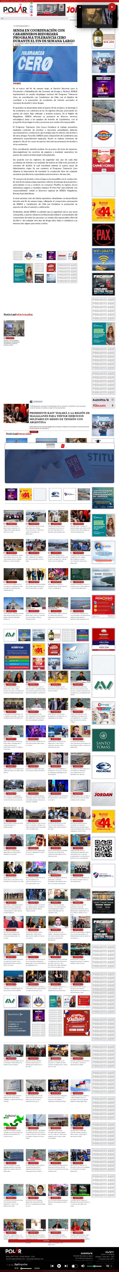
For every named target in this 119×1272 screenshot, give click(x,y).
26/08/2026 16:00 (56, 739)
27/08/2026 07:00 (56, 523)
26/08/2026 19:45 (11, 684)
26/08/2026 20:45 (34, 611)
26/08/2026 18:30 (11, 711)
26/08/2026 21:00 (12, 611)
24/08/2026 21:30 (34, 1163)
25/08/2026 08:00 (56, 1058)
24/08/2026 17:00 (11, 1232)
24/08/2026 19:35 (11, 1197)
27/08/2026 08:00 (34, 523)
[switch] (75, 1266)
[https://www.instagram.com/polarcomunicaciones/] (31, 12)
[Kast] (16, 422)
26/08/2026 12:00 (56, 766)
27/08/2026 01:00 (12, 582)
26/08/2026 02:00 (11, 848)
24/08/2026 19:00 (34, 1197)
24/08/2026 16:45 (34, 1232)
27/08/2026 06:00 (38, 401)
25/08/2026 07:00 (78, 1058)
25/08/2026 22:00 (11, 875)
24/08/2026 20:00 (78, 1163)
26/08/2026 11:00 (78, 766)
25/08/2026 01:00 (34, 1128)
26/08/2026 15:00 (78, 739)
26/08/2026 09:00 (34, 793)
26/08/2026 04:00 (56, 820)
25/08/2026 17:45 (56, 902)
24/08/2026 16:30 (56, 1232)
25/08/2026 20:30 (56, 875)
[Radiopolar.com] (2, 18)
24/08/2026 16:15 (78, 1232)
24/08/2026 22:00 (11, 1163)
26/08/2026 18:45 (78, 684)
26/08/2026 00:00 (56, 848)
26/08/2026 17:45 (78, 711)
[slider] (21, 1269)
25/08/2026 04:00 (56, 1093)
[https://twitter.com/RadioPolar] (31, 9)
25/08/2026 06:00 (11, 1093)
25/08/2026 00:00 (56, 1128)
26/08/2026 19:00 (56, 684)
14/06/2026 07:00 (10, 338)
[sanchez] (77, 1035)
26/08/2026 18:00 (56, 711)
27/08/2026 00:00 (34, 582)
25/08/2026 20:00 (78, 875)
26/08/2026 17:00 (34, 739)
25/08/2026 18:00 (34, 902)
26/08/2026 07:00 (78, 793)
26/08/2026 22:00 (79, 582)
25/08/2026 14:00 (78, 957)
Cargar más (46, 1240)
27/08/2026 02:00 (79, 553)
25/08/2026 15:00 (56, 957)
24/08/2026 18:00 (56, 1197)
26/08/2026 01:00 (34, 848)
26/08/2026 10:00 (11, 793)
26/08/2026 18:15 (34, 711)
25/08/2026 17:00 (11, 929)
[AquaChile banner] (17, 1035)
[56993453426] (31, 4)
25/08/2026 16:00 (78, 929)
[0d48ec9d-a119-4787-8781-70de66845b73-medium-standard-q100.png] (15, 14)
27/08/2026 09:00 (12, 523)
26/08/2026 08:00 (56, 793)
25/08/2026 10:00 (78, 984)
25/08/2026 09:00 (34, 1058)
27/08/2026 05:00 (12, 553)
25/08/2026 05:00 (34, 1093)
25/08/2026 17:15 (78, 902)
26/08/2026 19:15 (34, 684)
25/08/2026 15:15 (34, 957)
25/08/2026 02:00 (11, 1128)
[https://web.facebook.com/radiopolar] (31, 6)
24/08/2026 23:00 (78, 1128)
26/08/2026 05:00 (34, 820)
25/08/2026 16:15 (56, 929)
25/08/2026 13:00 (11, 984)
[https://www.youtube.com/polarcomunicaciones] (31, 15)
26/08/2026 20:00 (79, 611)
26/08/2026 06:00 (11, 820)
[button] (112, 7)
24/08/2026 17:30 (78, 1197)
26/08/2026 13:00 (34, 766)
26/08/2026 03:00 (78, 820)
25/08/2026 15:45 (11, 957)
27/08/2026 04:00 (34, 553)
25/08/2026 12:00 (34, 984)
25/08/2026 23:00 (78, 848)
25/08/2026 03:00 (78, 1093)
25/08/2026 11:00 (56, 984)
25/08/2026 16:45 (34, 929)
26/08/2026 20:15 (56, 611)
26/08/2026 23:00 (56, 582)
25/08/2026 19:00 (11, 902)
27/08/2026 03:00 (56, 553)
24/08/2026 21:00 (56, 1163)
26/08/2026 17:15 (11, 739)
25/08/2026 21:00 (34, 875)
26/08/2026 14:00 (11, 766)
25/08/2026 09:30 (11, 1058)
